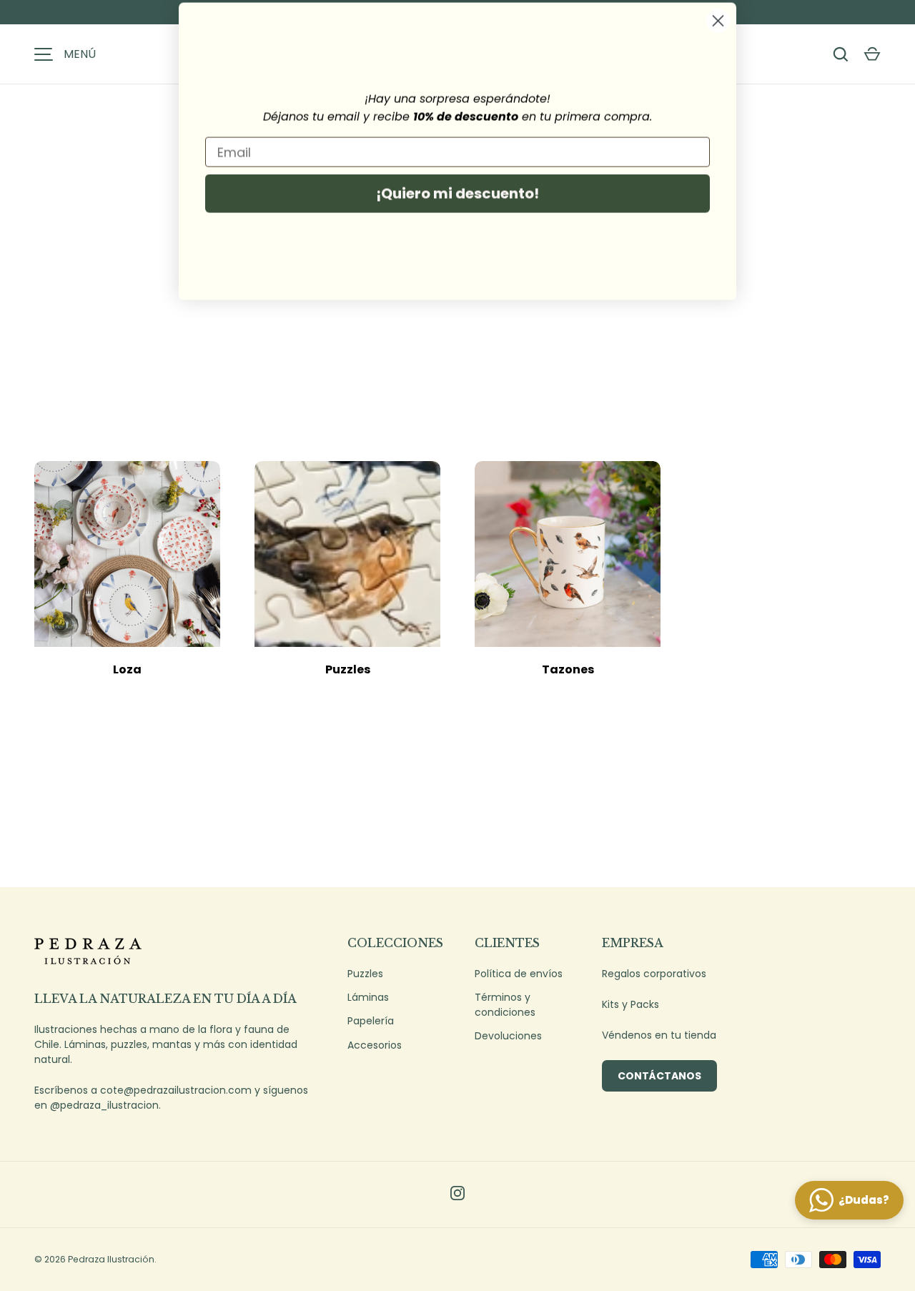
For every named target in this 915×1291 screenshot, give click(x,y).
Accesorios (374, 1045)
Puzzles (347, 669)
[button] (872, 54)
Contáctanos (659, 1076)
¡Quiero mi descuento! (457, 204)
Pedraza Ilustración (111, 1259)
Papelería (370, 1021)
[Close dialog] (718, 31)
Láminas (368, 997)
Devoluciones (508, 1036)
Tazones (568, 669)
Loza (127, 669)
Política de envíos (519, 973)
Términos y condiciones (505, 1004)
